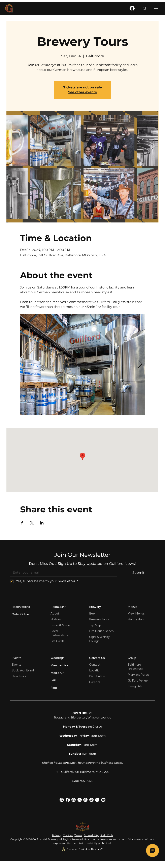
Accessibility (91, 835)
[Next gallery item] (140, 364)
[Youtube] (103, 800)
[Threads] (85, 800)
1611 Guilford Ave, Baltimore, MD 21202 (82, 772)
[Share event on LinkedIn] (42, 522)
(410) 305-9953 (82, 781)
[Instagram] (73, 800)
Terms (78, 835)
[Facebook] (68, 800)
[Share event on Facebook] (22, 522)
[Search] (144, 8)
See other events (82, 92)
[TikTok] (91, 800)
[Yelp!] (97, 800)
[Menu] (156, 8)
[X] (79, 800)
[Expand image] (82, 364)
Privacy (56, 835)
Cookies (68, 835)
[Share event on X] (32, 522)
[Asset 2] (62, 800)
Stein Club (106, 835)
